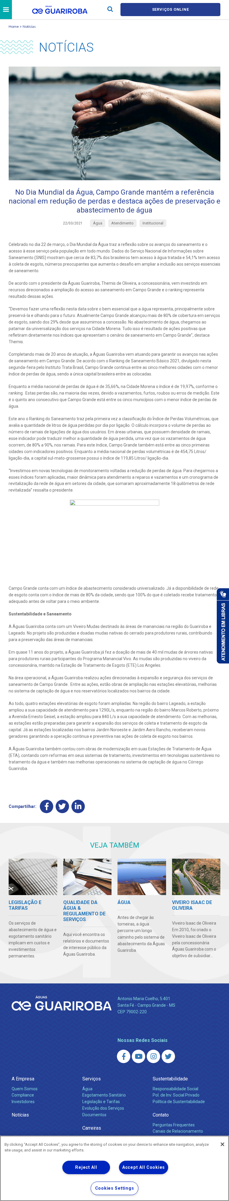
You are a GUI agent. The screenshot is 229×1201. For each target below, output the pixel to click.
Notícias (29, 26)
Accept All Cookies (143, 1167)
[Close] (222, 1144)
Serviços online (170, 9)
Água (87, 1088)
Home (14, 26)
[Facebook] (46, 806)
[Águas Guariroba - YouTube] (138, 1056)
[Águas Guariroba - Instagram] (153, 1056)
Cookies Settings (114, 1188)
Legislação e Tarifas (101, 1101)
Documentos (94, 1114)
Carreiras (91, 1128)
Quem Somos (25, 1088)
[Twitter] (62, 806)
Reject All (86, 1167)
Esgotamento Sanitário (104, 1095)
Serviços (91, 1079)
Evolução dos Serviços (103, 1108)
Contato (161, 1115)
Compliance (23, 1095)
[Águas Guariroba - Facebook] (123, 1056)
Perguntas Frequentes (174, 1125)
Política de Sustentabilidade (179, 1101)
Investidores (23, 1101)
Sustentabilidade (170, 1079)
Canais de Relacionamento (178, 1131)
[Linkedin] (78, 806)
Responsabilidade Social (175, 1088)
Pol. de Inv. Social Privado (176, 1095)
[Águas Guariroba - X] (168, 1056)
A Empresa (23, 1079)
